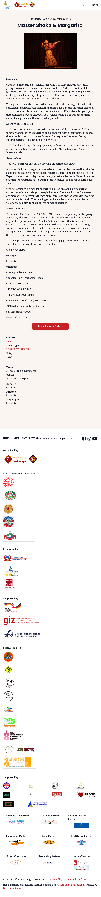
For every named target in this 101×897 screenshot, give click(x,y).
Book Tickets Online (50, 326)
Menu (95, 5)
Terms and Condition (75, 879)
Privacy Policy (54, 879)
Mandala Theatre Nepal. (72, 884)
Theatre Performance (17, 349)
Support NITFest (67, 438)
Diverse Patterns (12, 888)
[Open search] (83, 5)
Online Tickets (49, 438)
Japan (9, 341)
